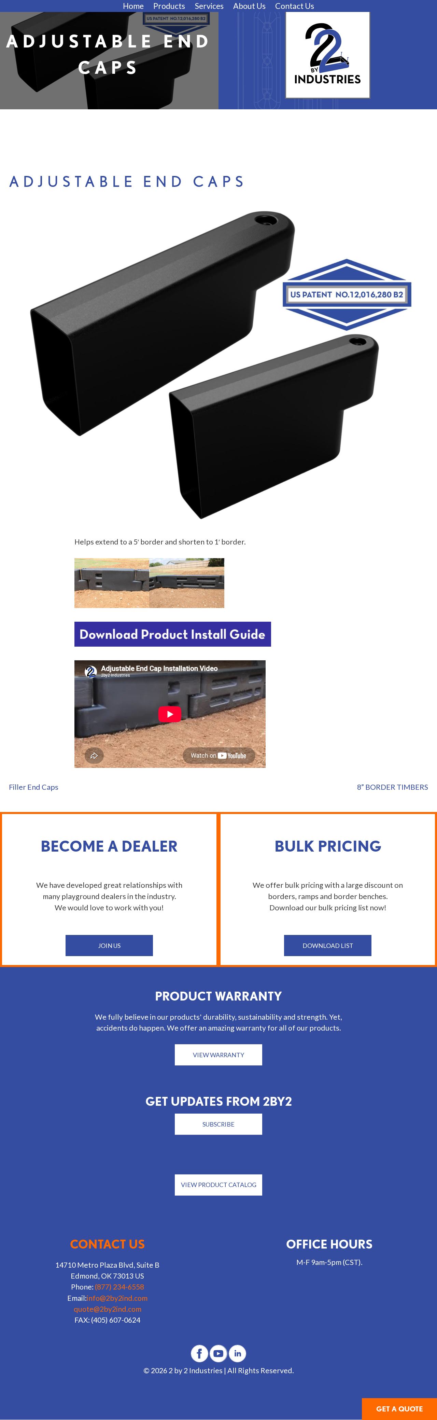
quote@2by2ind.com (107, 1309)
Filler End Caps (33, 787)
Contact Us (294, 6)
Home (133, 6)
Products (169, 6)
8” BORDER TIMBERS (392, 787)
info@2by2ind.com (117, 1298)
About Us (249, 6)
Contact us (107, 1244)
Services (209, 6)
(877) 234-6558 (119, 1286)
